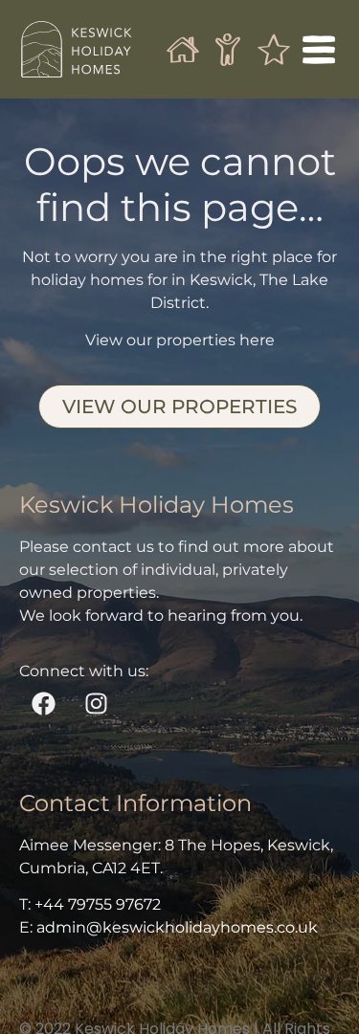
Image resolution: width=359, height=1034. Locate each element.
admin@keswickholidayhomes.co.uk (177, 927)
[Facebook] (43, 703)
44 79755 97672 (102, 904)
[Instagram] (96, 703)
